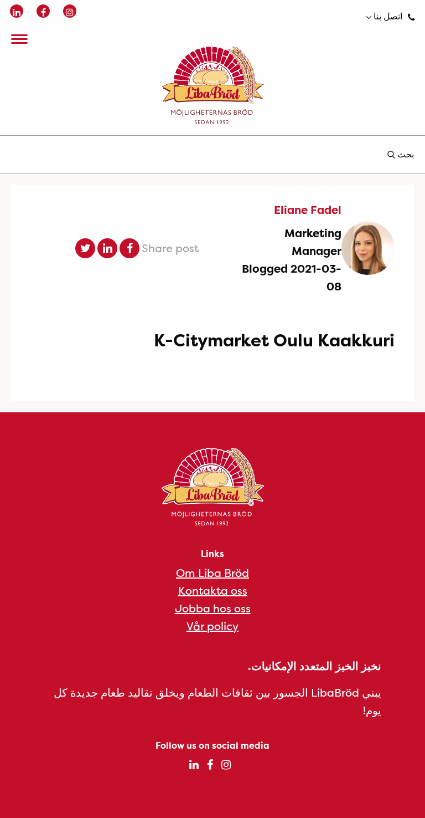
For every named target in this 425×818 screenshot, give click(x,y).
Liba (212, 85)
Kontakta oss (212, 590)
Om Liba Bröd (212, 572)
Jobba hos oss (213, 608)
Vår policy (212, 625)
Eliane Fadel (307, 209)
